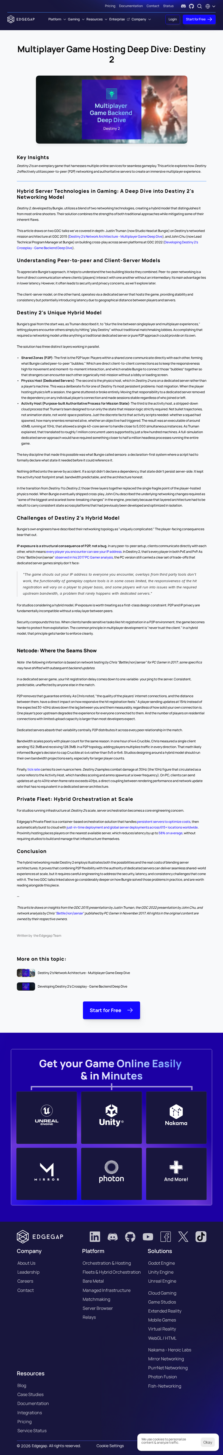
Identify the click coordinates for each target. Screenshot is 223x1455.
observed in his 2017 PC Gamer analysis (84, 557)
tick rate (33, 769)
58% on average (170, 833)
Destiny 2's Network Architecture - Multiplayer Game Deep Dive (115, 236)
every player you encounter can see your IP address (84, 551)
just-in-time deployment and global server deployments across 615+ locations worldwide (132, 827)
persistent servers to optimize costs (163, 821)
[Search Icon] (199, 6)
